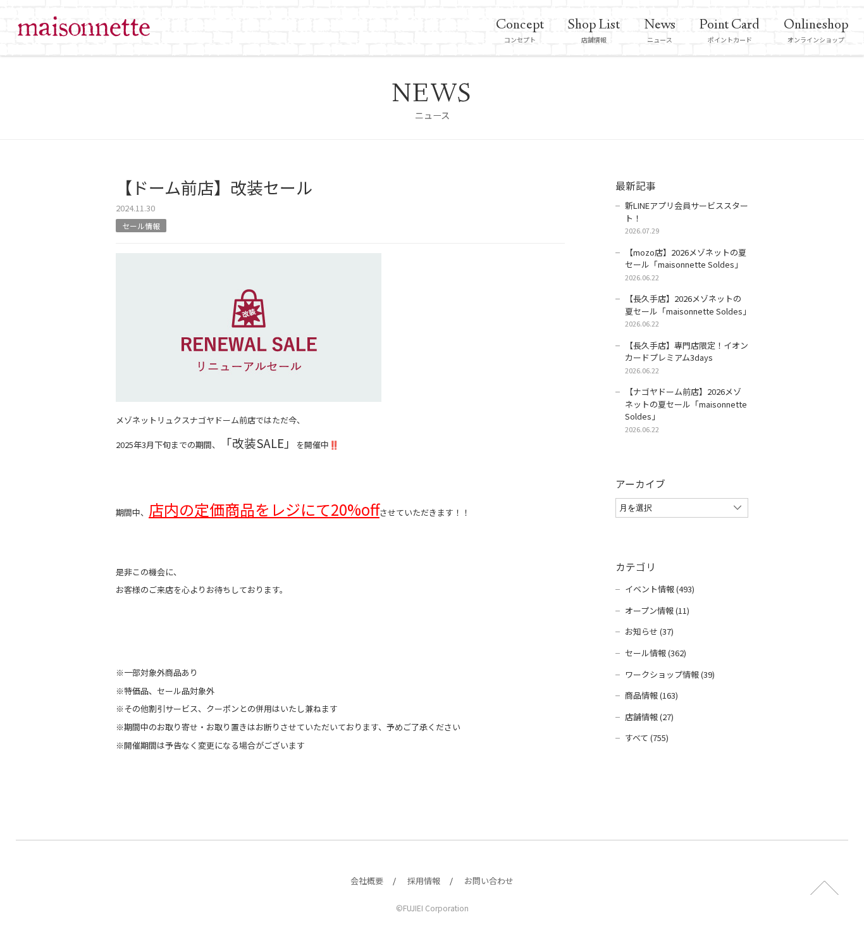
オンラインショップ (816, 30)
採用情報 (423, 881)
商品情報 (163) (651, 695)
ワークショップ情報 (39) (670, 674)
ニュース (660, 30)
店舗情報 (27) (649, 717)
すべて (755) (647, 738)
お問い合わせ (489, 881)
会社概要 (366, 881)
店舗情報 (594, 30)
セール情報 (141, 225)
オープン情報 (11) (657, 610)
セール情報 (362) (655, 653)
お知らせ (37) (649, 631)
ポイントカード (730, 30)
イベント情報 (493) (659, 589)
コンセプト (520, 30)
